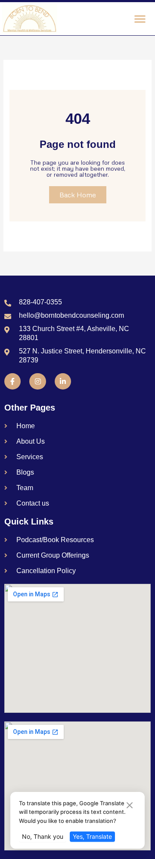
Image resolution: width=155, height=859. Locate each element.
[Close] (129, 806)
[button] (140, 18)
